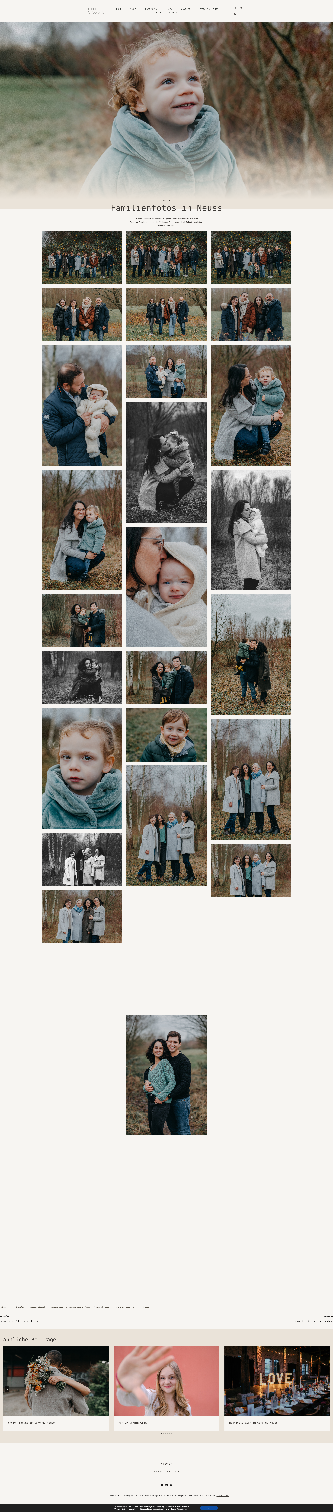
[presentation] (56, 1381)
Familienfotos (55, 1307)
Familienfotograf (36, 1307)
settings (183, 1509)
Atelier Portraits (167, 12)
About (133, 9)
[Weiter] (326, 1389)
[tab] (161, 1433)
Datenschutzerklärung (166, 1471)
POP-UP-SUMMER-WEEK (133, 1422)
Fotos (136, 1307)
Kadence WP (223, 1495)
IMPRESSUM (166, 1464)
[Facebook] (235, 8)
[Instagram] (241, 8)
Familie (167, 200)
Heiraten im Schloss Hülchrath (19, 1319)
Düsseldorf (7, 1307)
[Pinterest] (235, 14)
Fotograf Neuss (101, 1307)
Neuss (146, 1307)
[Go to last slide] (7, 1389)
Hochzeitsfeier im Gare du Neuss (253, 1422)
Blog (170, 9)
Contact (185, 9)
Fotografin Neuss (121, 1307)
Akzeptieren (209, 1508)
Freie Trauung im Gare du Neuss (31, 1422)
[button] (82, 257)
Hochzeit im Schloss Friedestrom (313, 1319)
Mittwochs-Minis (208, 9)
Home (118, 9)
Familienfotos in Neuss (78, 1307)
